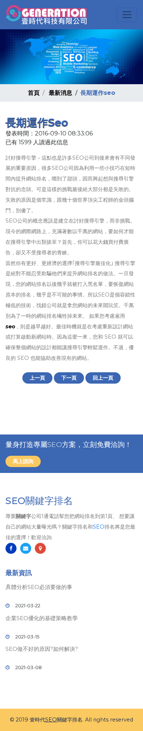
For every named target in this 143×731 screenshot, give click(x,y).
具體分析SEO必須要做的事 (39, 586)
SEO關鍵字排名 (39, 500)
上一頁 (37, 377)
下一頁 (69, 377)
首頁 (34, 92)
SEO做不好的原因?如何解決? (42, 648)
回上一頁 (103, 377)
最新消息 (60, 92)
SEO (98, 526)
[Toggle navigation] (127, 14)
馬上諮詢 (23, 461)
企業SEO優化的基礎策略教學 (42, 618)
